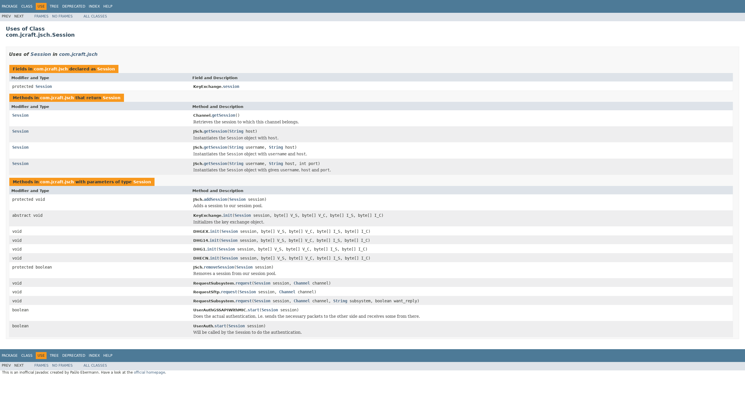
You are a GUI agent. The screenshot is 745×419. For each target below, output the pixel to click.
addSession (215, 199)
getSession (223, 115)
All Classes (95, 16)
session (231, 86)
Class (27, 6)
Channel (302, 283)
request (243, 283)
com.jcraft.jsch (78, 54)
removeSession (219, 267)
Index (94, 6)
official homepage (149, 372)
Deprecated (73, 6)
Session (41, 54)
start (253, 310)
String (236, 131)
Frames (41, 16)
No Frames (62, 16)
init (227, 215)
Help (107, 6)
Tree (54, 6)
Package (10, 6)
